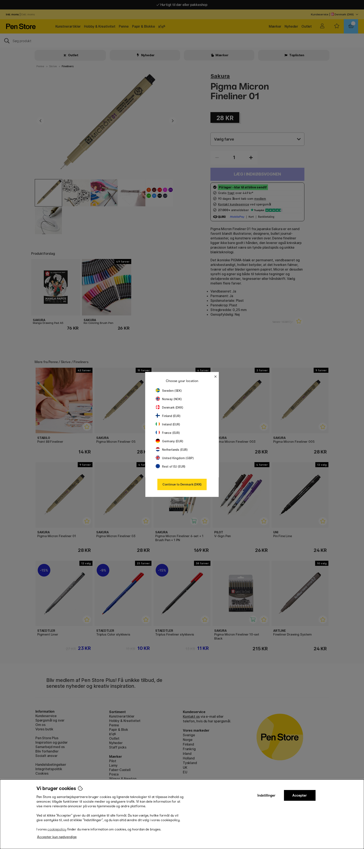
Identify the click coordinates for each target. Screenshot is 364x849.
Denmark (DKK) (172, 407)
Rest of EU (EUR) (173, 466)
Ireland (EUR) (171, 424)
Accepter (299, 795)
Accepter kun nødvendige (57, 837)
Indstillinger (266, 795)
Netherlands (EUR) (175, 449)
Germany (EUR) (172, 441)
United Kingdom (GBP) (178, 458)
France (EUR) (171, 433)
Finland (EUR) (171, 416)
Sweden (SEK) (172, 390)
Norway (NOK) (172, 399)
